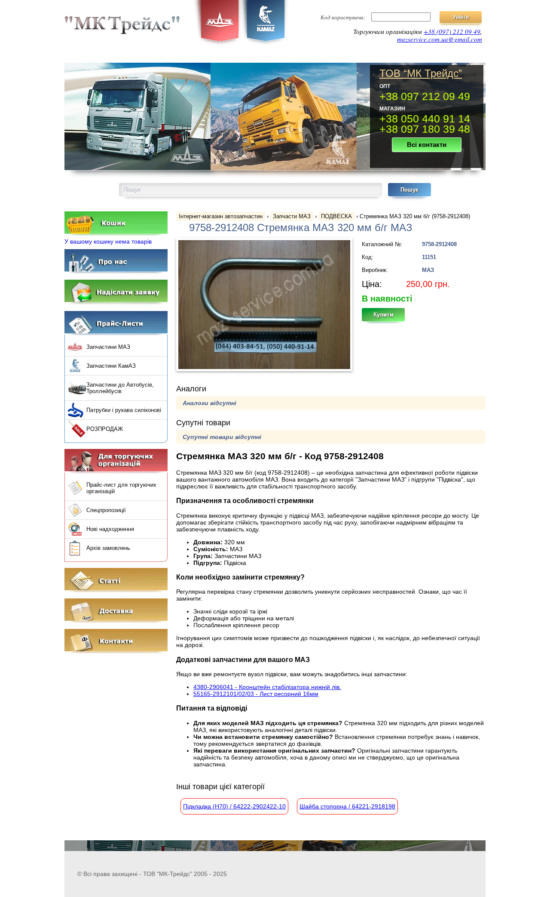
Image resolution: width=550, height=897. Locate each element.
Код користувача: (343, 17)
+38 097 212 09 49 (424, 96)
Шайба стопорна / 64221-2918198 (347, 806)
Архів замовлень (108, 548)
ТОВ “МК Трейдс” (420, 73)
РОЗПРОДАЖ (104, 429)
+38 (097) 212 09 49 (452, 31)
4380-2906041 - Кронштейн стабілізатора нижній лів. (267, 686)
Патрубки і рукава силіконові (123, 410)
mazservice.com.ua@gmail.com (439, 39)
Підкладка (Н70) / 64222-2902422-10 (234, 806)
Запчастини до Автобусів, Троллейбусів (120, 387)
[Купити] (388, 317)
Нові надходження (110, 529)
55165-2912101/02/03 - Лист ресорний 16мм (255, 693)
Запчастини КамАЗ (111, 366)
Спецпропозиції (106, 510)
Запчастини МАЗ (108, 347)
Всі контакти (426, 144)
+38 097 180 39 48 (424, 129)
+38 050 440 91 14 (424, 118)
